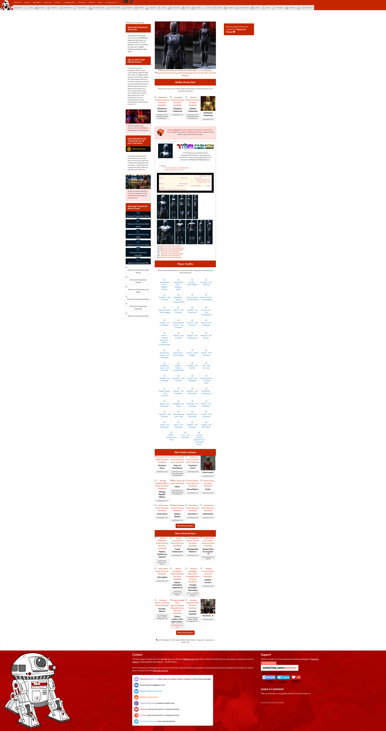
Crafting (81, 2)
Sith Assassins (183, 184)
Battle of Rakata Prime (203, 180)
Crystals (176, 7)
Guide (30, 7)
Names (141, 7)
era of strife (198, 178)
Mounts (153, 7)
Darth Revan (203, 176)
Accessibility (111, 2)
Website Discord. (160, 670)
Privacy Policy (270, 702)
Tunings (279, 7)
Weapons (82, 7)
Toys (268, 7)
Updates (17, 2)
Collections (141, 169)
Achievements (307, 7)
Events (92, 2)
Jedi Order (183, 178)
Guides (27, 2)
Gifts (220, 7)
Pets (164, 7)
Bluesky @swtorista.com (151, 691)
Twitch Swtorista (147, 703)
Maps (100, 2)
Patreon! (315, 659)
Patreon (143, 715)
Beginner (37, 2)
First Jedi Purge (196, 186)
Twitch (135, 662)
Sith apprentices (202, 182)
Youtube (144, 709)
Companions (69, 2)
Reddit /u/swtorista (149, 697)
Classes (57, 2)
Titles (209, 7)
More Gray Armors (185, 632)
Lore (257, 7)
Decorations (99, 7)
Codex (231, 7)
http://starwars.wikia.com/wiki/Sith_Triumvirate (172, 189)
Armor (53, 7)
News (20, 7)
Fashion (67, 7)
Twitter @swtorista (148, 721)
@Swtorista (188, 659)
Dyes (187, 7)
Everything (115, 7)
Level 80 (47, 2)
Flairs (198, 7)
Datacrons (244, 7)
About (263, 702)
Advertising (280, 702)
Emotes (292, 7)
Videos (42, 7)
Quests (129, 7)
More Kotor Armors (185, 526)
